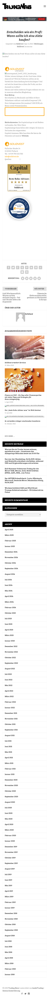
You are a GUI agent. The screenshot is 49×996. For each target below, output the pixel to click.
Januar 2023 (10, 641)
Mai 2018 (8, 952)
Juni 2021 (8, 746)
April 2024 (9, 596)
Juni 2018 (8, 947)
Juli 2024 (8, 580)
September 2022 (11, 663)
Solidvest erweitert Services (15, 363)
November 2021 (11, 719)
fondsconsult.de (27, 159)
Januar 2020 (10, 841)
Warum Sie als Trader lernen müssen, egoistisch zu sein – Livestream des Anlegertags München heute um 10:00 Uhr (22, 451)
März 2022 (9, 696)
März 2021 (9, 763)
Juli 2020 (8, 808)
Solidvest (19, 44)
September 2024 (11, 568)
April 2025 (9, 530)
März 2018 (9, 963)
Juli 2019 (8, 874)
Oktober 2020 (10, 791)
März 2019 (9, 897)
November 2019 (11, 852)
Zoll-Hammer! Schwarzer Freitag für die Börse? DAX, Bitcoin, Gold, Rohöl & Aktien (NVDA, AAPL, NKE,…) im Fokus (22, 471)
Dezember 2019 (11, 847)
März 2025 (9, 535)
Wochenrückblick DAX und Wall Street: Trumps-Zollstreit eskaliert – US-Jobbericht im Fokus (24, 490)
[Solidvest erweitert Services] (24, 347)
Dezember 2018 (11, 913)
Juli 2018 (8, 941)
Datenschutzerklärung (11, 991)
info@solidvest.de (12, 156)
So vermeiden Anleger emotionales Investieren (22, 421)
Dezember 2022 (11, 646)
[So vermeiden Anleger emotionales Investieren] (24, 417)
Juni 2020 (8, 813)
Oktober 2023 (10, 613)
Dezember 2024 (11, 552)
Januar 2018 (9, 974)
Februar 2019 (10, 902)
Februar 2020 (10, 835)
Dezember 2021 (11, 713)
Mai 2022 (8, 685)
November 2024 (11, 557)
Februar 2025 (10, 541)
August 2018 (10, 936)
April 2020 (9, 824)
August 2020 (10, 802)
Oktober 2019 (10, 858)
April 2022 (9, 691)
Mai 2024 (8, 591)
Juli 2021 (8, 741)
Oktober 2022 (10, 657)
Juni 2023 (8, 624)
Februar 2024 (10, 607)
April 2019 (9, 891)
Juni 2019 (8, 880)
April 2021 (9, 758)
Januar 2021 (9, 774)
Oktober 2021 (10, 724)
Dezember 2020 (11, 780)
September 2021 (11, 730)
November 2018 (11, 919)
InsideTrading (37, 988)
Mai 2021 (8, 752)
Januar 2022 (10, 708)
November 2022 (11, 652)
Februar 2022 (10, 702)
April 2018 (9, 958)
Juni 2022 (8, 680)
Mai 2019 (8, 885)
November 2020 (11, 785)
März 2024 (9, 602)
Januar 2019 (9, 908)
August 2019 (10, 869)
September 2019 (11, 863)
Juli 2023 (8, 619)
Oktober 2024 (10, 563)
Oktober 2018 (10, 924)
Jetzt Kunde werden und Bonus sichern (22, 111)
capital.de (15, 159)
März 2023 (9, 635)
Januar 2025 (10, 546)
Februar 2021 (10, 769)
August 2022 (10, 669)
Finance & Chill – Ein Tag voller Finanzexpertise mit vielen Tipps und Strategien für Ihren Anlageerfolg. (23, 397)
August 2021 (10, 735)
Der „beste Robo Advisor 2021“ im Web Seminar (23, 410)
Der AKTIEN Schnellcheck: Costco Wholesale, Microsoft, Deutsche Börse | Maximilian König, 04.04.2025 (24, 480)
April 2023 (9, 630)
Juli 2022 (8, 674)
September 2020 (11, 797)
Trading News (13, 988)
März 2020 (9, 830)
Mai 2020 (8, 819)
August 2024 (10, 574)
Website (25, 136)
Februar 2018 (10, 969)
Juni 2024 (8, 585)
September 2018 (11, 930)
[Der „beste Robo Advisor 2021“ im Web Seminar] (24, 406)
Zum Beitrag (9, 95)
